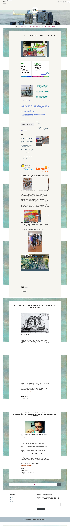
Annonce (27, 290)
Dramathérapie (51, 26)
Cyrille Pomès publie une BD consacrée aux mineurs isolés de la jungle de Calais (35, 414)
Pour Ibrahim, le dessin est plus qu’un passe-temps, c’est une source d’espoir (35, 306)
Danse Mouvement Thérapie (41, 26)
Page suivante (59, 484)
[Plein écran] (48, 56)
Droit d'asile (22, 141)
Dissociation (32, 139)
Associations (31, 138)
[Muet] (46, 56)
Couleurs (26, 139)
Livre (32, 144)
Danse (27, 139)
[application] (35, 49)
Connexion (12, 499)
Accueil (4, 1)
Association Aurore (25, 138)
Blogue (4, 8)
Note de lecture (32, 146)
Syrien (32, 149)
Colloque (24, 139)
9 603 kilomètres (29, 472)
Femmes (27, 142)
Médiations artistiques (25, 146)
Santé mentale (24, 149)
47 (37, 484)
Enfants (29, 141)
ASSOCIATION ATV (23, 26)
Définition (24, 141)
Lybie (27, 398)
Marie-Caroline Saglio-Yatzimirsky (24, 145)
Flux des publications (14, 501)
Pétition (31, 147)
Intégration (26, 144)
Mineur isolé (30, 145)
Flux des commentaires (14, 503)
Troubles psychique (24, 152)
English (23, 130)
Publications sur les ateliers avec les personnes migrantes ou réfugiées (16, 4)
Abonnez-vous (41, 509)
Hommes (24, 144)
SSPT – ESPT (29, 149)
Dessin (30, 139)
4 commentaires (40, 33)
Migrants (35, 17)
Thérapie (23, 150)
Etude (22, 142)
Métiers (29, 146)
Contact (8, 8)
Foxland (45, 519)
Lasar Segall (29, 144)
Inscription (12, 497)
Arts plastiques (31, 26)
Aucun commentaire (42, 303)
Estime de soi (32, 141)
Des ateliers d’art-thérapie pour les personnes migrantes (35, 35)
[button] (35, 49)
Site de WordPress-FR (14, 505)
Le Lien (31, 144)
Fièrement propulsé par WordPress (29, 519)
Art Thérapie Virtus (25, 158)
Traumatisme (30, 150)
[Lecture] (21, 56)
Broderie (22, 139)
